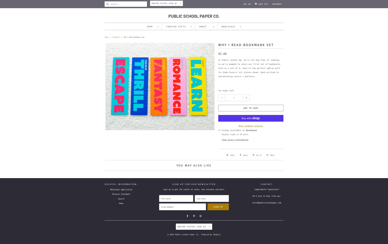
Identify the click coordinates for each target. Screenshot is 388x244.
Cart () (262, 4)
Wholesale (230, 27)
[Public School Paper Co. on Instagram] (200, 216)
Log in (247, 4)
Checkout (277, 4)
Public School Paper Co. (187, 235)
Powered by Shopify (211, 235)
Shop (151, 27)
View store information (235, 139)
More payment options (251, 126)
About (205, 27)
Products (116, 37)
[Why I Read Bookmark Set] (159, 86)
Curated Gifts (177, 27)
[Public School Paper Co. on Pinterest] (194, 216)
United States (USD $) (165, 3)
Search (121, 199)
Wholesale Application (121, 189)
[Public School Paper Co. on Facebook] (187, 216)
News (121, 203)
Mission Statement (121, 194)
